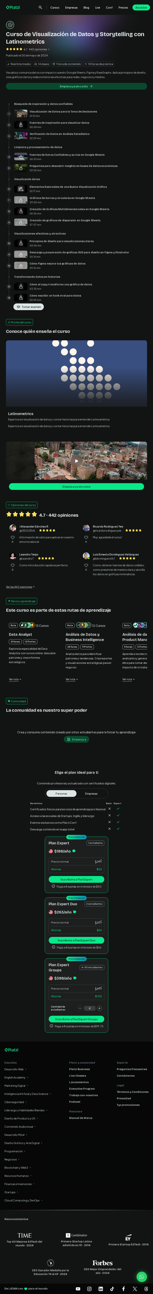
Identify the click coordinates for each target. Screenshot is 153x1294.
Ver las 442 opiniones (19, 586)
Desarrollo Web (14, 1069)
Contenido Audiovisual (18, 1126)
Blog (86, 7)
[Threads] (146, 1289)
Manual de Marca (80, 1118)
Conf (109, 7)
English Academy (15, 1077)
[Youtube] (78, 1289)
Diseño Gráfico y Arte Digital (22, 1143)
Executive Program (82, 1088)
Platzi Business (79, 1069)
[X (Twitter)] (135, 1289)
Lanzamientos (78, 1082)
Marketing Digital (15, 1085)
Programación (13, 1151)
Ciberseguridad (14, 1102)
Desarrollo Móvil (14, 1134)
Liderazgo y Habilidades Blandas (24, 1110)
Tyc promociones (128, 1105)
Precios (123, 7)
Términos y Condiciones (133, 1092)
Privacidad (124, 1098)
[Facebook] (123, 1289)
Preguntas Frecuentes (132, 1069)
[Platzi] (13, 7)
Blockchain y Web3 (16, 1167)
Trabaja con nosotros (83, 1095)
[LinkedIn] (101, 1289)
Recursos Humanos (16, 1175)
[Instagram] (89, 1289)
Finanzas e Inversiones (18, 1184)
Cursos (54, 7)
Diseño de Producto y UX (19, 1118)
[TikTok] (112, 1289)
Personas (61, 793)
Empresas (71, 7)
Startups (9, 1192)
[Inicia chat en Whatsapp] (142, 1277)
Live (97, 7)
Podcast (74, 1101)
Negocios (10, 1159)
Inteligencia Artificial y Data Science (26, 1093)
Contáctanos (126, 1075)
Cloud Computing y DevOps (22, 1200)
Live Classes (77, 1075)
